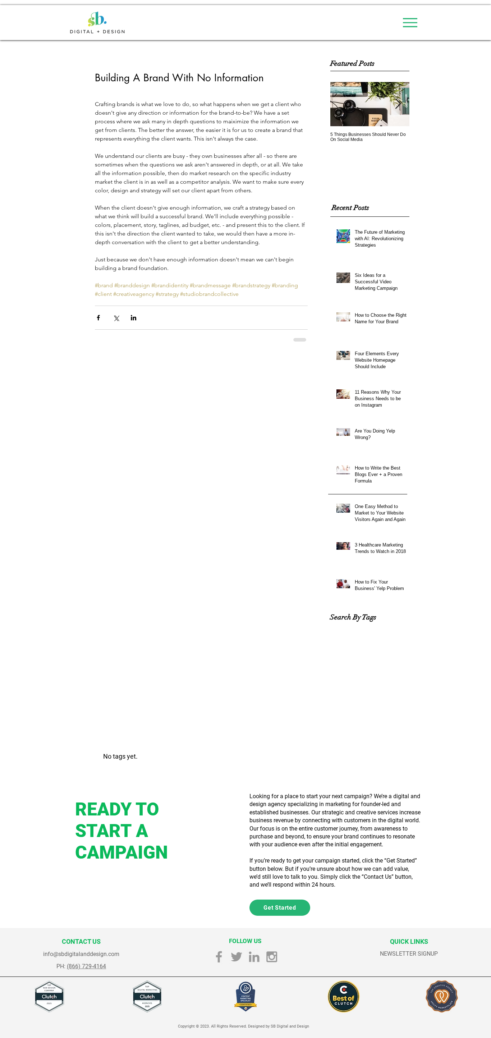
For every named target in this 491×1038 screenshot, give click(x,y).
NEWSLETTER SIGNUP (409, 953)
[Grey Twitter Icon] (236, 956)
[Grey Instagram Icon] (271, 956)
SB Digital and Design (290, 1026)
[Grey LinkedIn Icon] (254, 956)
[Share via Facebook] (98, 317)
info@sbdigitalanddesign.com (81, 954)
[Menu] (410, 22)
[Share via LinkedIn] (133, 317)
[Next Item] (398, 104)
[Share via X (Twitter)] (116, 317)
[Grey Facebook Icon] (218, 956)
